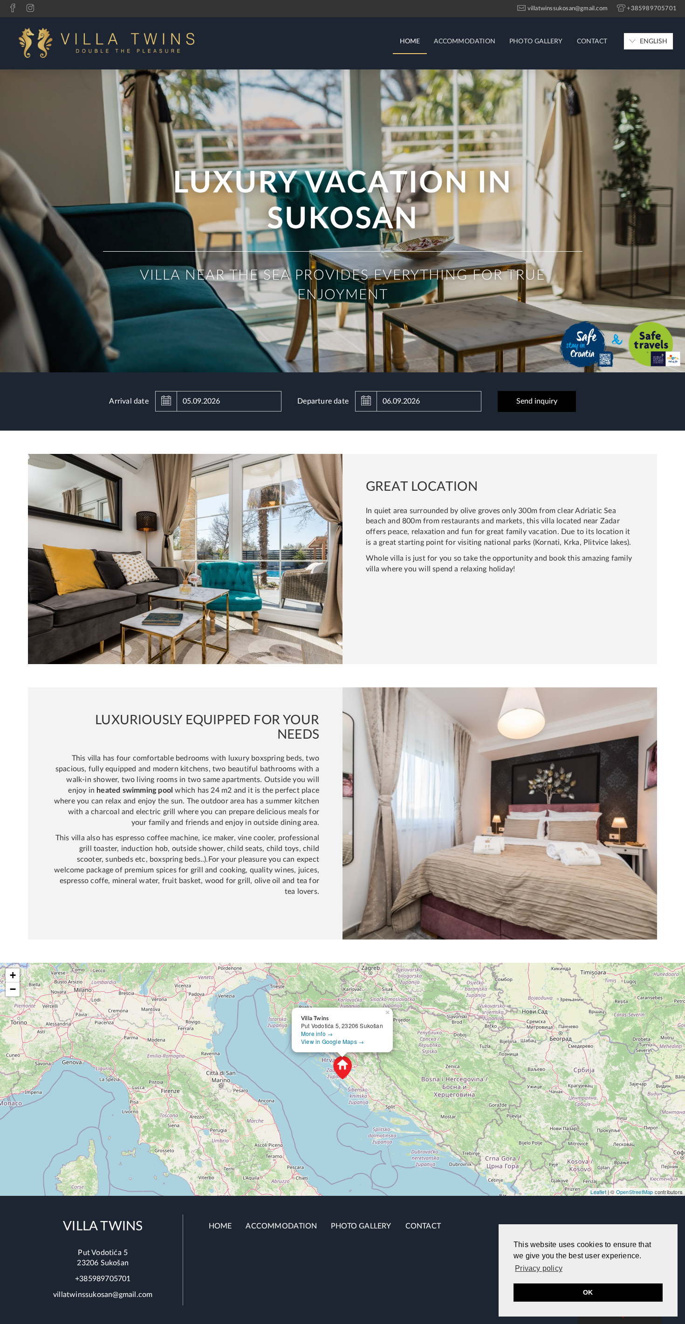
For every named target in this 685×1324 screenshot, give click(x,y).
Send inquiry (536, 401)
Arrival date (128, 401)
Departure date (323, 401)
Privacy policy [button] (538, 1268)
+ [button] (13, 975)
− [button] (13, 989)
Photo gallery (536, 41)
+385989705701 (103, 1279)
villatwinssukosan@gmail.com (102, 1294)
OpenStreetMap (634, 1191)
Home (410, 41)
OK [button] (588, 1292)
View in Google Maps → (332, 1041)
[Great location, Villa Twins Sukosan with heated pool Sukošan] (185, 558)
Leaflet (598, 1191)
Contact (592, 41)
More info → (317, 1033)
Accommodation (464, 41)
